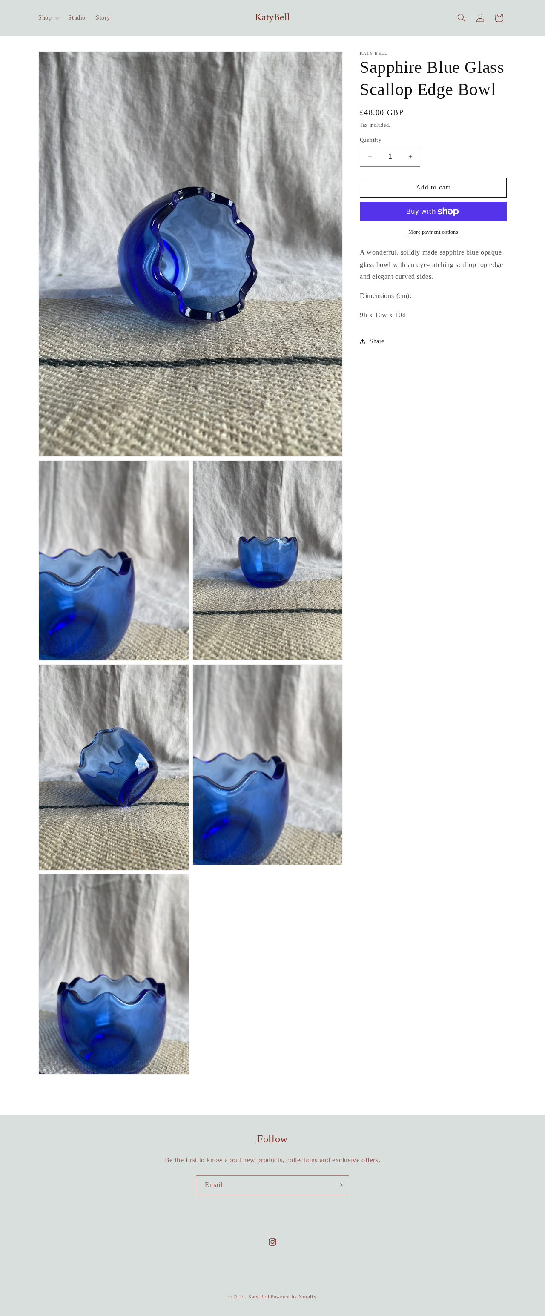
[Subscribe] (339, 1185)
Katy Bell (258, 1296)
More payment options (433, 232)
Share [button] (377, 341)
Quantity (371, 140)
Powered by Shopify (294, 1296)
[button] (48, 18)
